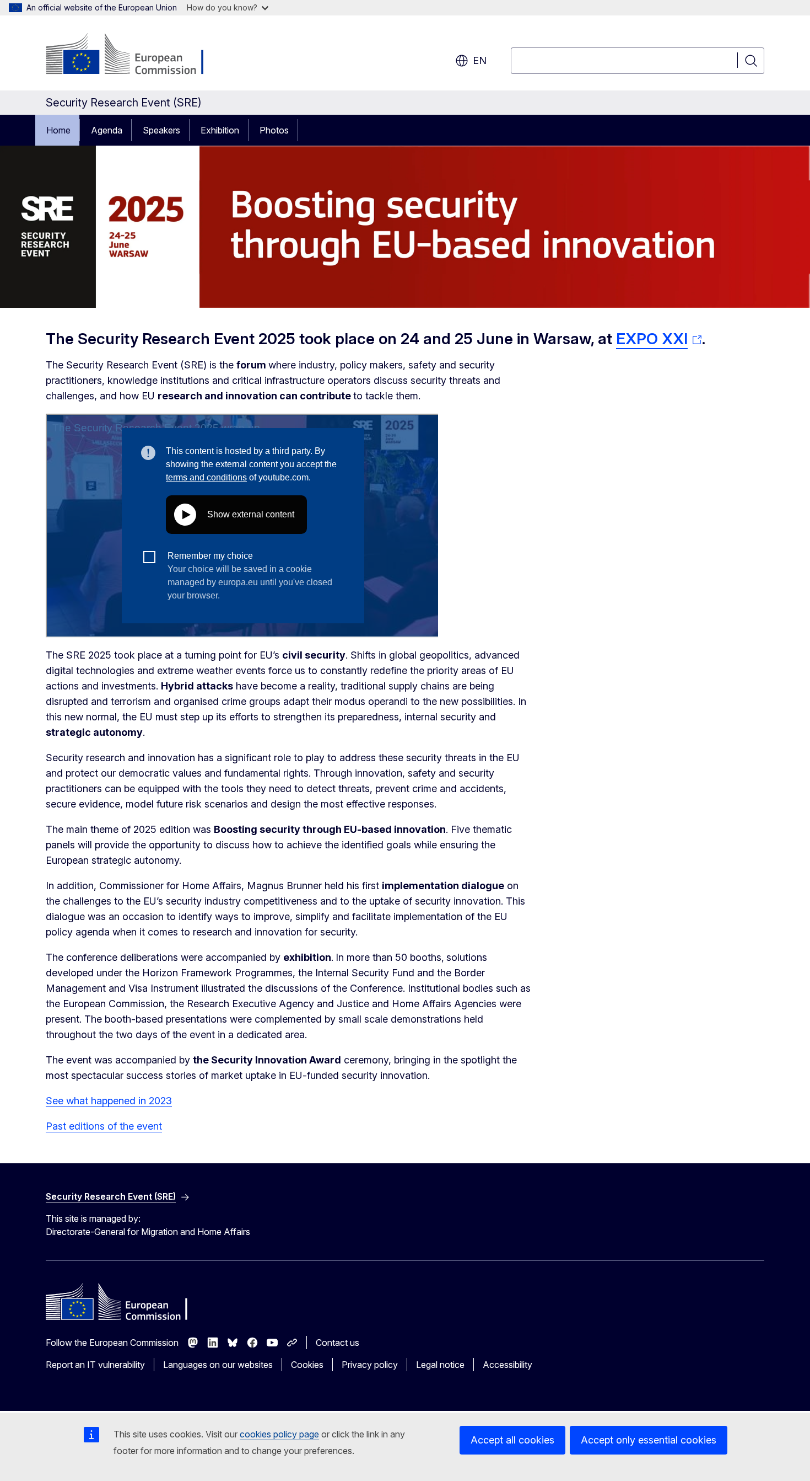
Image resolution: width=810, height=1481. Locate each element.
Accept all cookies (512, 1440)
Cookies (307, 1364)
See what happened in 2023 (109, 1100)
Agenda (106, 130)
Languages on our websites (218, 1364)
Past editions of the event (104, 1126)
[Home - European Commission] (135, 55)
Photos (274, 130)
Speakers (161, 130)
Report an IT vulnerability (95, 1364)
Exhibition (220, 130)
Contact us (337, 1342)
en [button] (480, 60)
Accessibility (507, 1364)
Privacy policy (370, 1364)
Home (58, 130)
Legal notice (440, 1364)
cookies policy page (279, 1434)
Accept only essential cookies (648, 1440)
